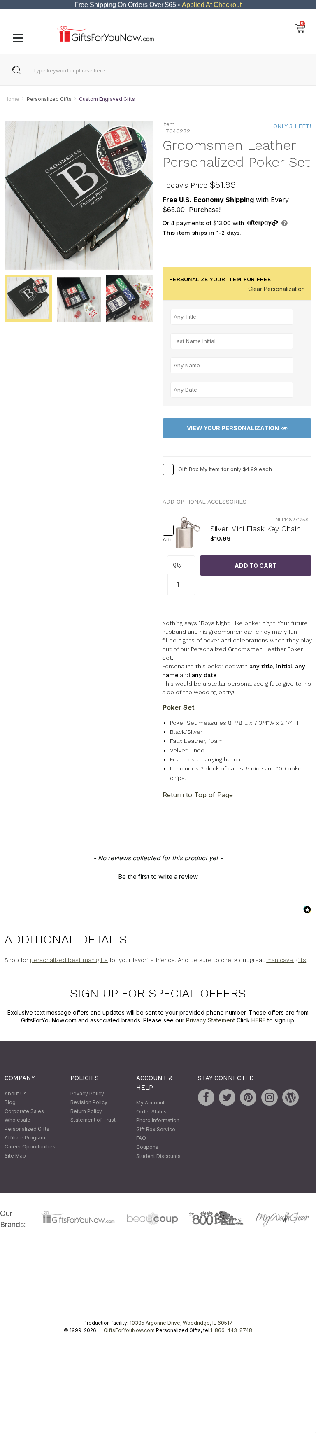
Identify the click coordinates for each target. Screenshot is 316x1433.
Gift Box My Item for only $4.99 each (225, 469)
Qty (177, 565)
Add (165, 539)
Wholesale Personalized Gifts (27, 1124)
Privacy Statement (210, 1020)
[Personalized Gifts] (105, 40)
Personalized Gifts (49, 99)
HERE (258, 1020)
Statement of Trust (93, 1120)
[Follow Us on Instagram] (269, 1097)
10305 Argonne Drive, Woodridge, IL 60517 (181, 1323)
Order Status (151, 1112)
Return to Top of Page (198, 795)
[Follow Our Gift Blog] (290, 1097)
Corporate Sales (24, 1111)
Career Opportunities (30, 1147)
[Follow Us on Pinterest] (248, 1097)
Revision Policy (88, 1102)
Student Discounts (158, 1156)
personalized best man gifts (69, 960)
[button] (158, 875)
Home (12, 99)
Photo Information (157, 1121)
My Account (150, 1102)
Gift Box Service (155, 1129)
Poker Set (179, 707)
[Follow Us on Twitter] (227, 1097)
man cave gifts (286, 960)
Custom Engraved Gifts (107, 99)
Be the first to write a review (158, 876)
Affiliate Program (25, 1138)
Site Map (15, 1156)
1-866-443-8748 (231, 1330)
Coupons (147, 1147)
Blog (10, 1102)
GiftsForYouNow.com (129, 1330)
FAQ (141, 1138)
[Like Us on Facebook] (206, 1097)
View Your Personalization (234, 428)
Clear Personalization (276, 289)
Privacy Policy (87, 1093)
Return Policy (86, 1111)
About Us (16, 1093)
